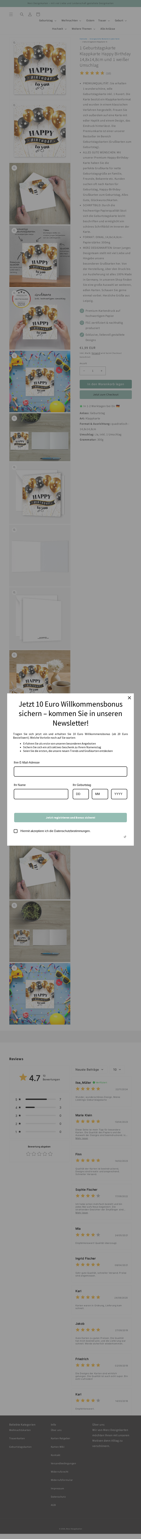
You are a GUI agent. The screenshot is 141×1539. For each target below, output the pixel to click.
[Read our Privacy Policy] (125, 837)
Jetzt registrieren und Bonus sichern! (70, 817)
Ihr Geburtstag (82, 785)
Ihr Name (20, 785)
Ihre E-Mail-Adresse (27, 762)
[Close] (129, 697)
